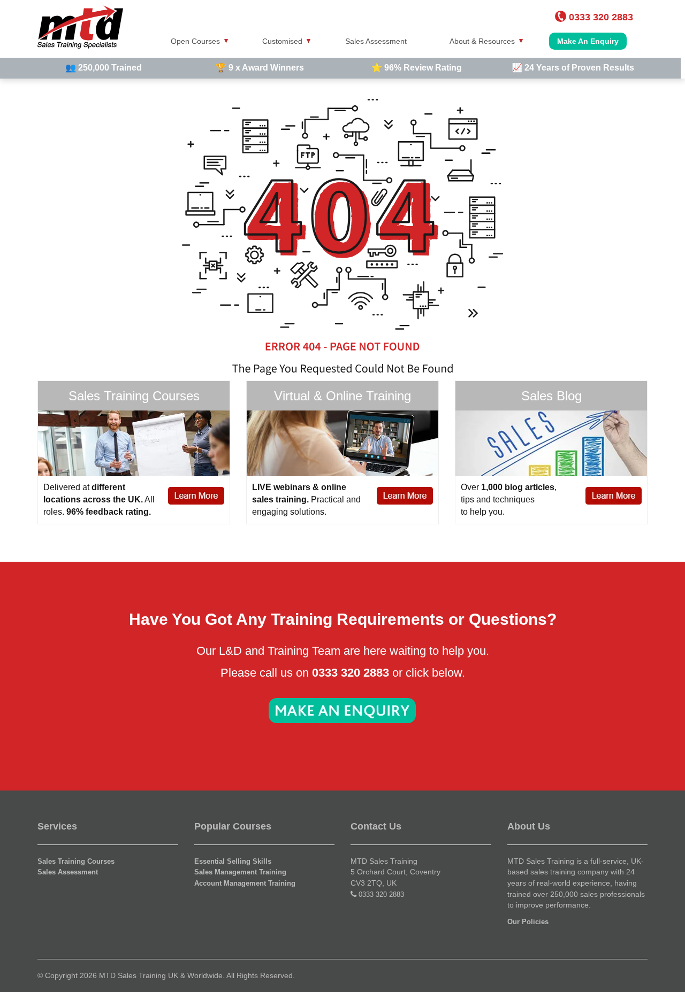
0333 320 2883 (381, 894)
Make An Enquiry (588, 41)
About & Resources (482, 41)
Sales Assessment (376, 41)
